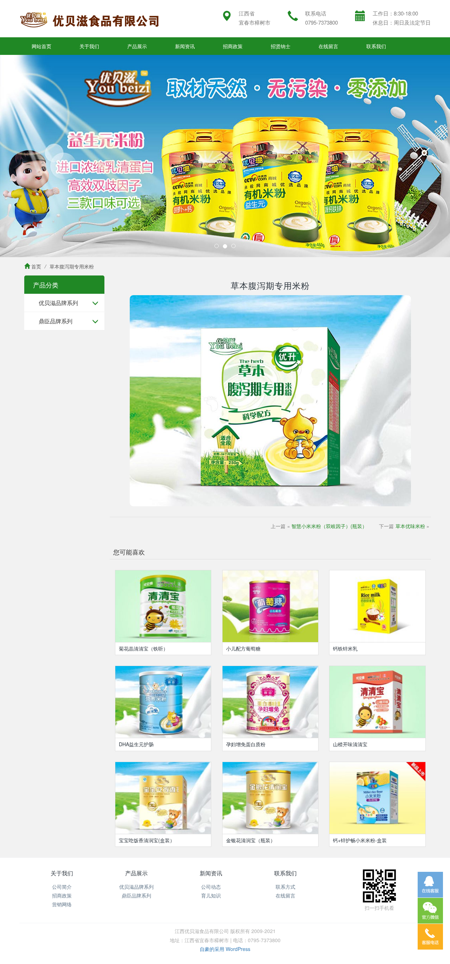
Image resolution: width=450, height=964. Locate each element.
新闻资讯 (185, 46)
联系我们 (376, 46)
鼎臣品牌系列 (55, 321)
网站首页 (41, 46)
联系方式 (285, 886)
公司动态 (211, 886)
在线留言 (328, 46)
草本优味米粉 (410, 525)
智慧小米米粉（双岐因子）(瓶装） (329, 525)
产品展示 (137, 46)
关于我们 (89, 46)
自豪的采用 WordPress (225, 948)
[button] (34, 156)
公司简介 (62, 886)
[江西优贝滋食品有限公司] (89, 18)
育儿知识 (211, 895)
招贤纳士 (280, 46)
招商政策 (233, 46)
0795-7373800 (321, 22)
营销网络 (62, 904)
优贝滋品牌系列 (58, 303)
